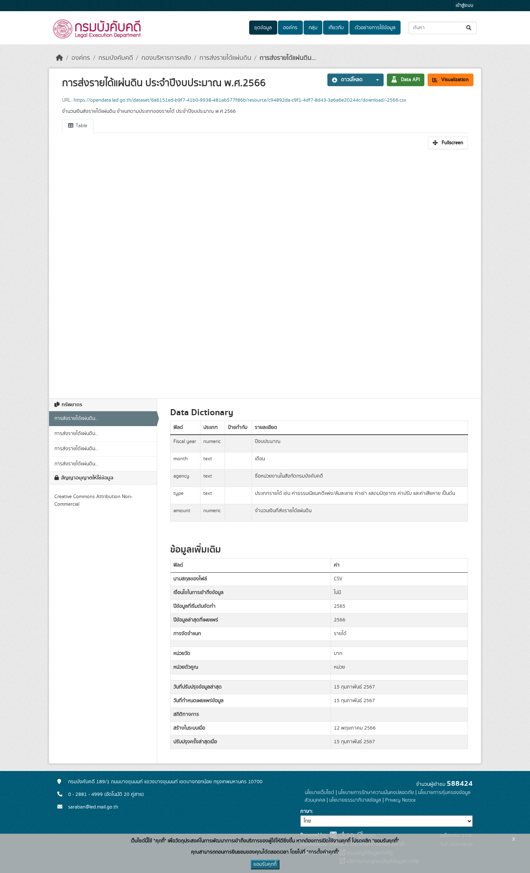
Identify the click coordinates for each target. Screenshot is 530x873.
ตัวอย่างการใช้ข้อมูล (375, 27)
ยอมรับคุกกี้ (265, 864)
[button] (375, 80)
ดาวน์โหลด (352, 79)
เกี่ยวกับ (336, 27)
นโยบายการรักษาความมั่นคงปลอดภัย (376, 792)
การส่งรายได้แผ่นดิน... (288, 58)
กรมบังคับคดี (115, 58)
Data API (410, 79)
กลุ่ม (313, 27)
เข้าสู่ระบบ (464, 5)
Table (80, 125)
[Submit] (469, 28)
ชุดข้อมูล (263, 27)
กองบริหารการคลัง (166, 58)
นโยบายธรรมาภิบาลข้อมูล (355, 800)
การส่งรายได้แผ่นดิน (225, 58)
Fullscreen (452, 142)
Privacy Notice (400, 800)
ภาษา (306, 811)
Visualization (455, 79)
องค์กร (290, 27)
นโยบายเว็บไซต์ (319, 792)
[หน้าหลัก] (59, 58)
